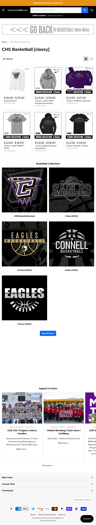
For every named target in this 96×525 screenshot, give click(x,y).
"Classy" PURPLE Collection (78, 101)
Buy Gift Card (48, 333)
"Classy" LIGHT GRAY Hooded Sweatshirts (44, 102)
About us (62, 515)
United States (82, 500)
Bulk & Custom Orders (47, 515)
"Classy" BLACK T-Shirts (77, 146)
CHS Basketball (9, 103)
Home (4, 42)
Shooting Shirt (10, 101)
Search (33, 515)
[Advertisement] (48, 363)
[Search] (84, 10)
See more (46, 465)
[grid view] (86, 59)
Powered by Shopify (48, 521)
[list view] (91, 59)
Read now (20, 449)
